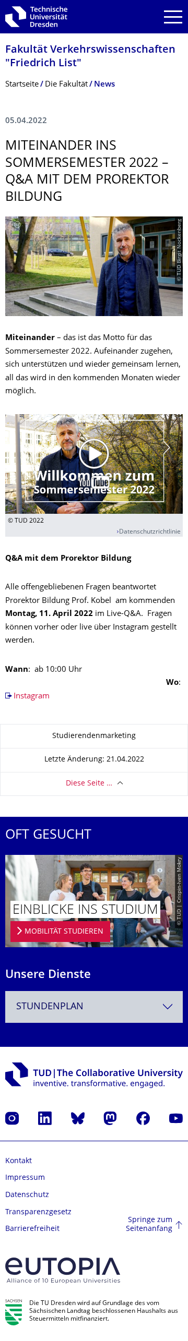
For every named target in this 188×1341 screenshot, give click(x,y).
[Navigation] (173, 17)
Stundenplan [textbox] (50, 1006)
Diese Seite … (89, 783)
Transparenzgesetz (38, 1212)
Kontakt (18, 1161)
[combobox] (94, 1007)
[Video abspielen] (94, 464)
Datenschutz (27, 1195)
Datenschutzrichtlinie (150, 532)
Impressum (25, 1178)
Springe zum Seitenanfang (149, 1225)
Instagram (32, 696)
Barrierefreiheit (32, 1229)
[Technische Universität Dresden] (36, 17)
